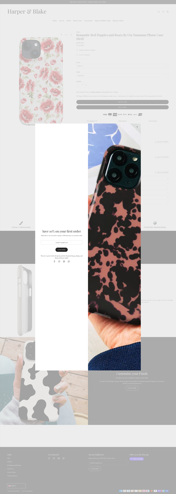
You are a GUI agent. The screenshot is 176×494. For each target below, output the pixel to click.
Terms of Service (60, 258)
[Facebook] (54, 261)
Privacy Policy (75, 256)
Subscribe (62, 250)
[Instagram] (59, 261)
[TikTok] (69, 261)
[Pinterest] (64, 261)
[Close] (137, 127)
